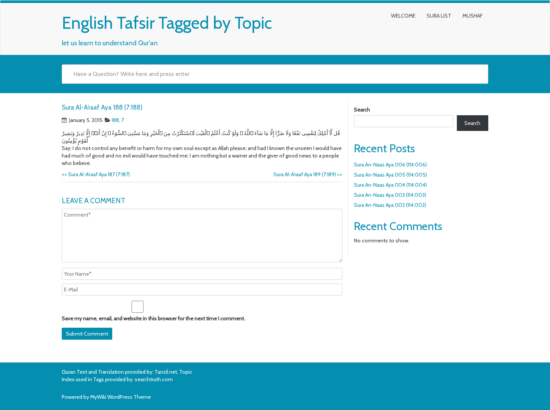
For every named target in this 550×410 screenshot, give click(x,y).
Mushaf (472, 15)
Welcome (403, 15)
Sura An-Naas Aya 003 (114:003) (390, 195)
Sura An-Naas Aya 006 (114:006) (390, 164)
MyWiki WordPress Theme (120, 397)
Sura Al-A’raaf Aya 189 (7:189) (308, 174)
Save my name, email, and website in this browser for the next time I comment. (153, 318)
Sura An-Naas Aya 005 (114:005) (390, 174)
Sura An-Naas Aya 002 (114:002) (390, 205)
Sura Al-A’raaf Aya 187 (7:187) (96, 174)
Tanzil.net (166, 371)
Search (362, 109)
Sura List (439, 15)
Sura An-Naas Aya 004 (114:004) (390, 184)
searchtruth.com (154, 379)
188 (115, 120)
